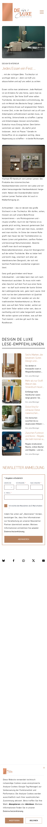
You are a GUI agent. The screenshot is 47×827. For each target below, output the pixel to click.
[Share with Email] (43, 560)
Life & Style (10, 20)
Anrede (7, 483)
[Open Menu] (41, 12)
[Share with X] (33, 560)
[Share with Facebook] (13, 560)
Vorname (20, 483)
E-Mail (7, 493)
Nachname (35, 483)
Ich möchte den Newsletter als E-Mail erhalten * (25, 507)
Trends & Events (29, 20)
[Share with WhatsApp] (23, 560)
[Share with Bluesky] (3, 560)
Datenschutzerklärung (13, 811)
